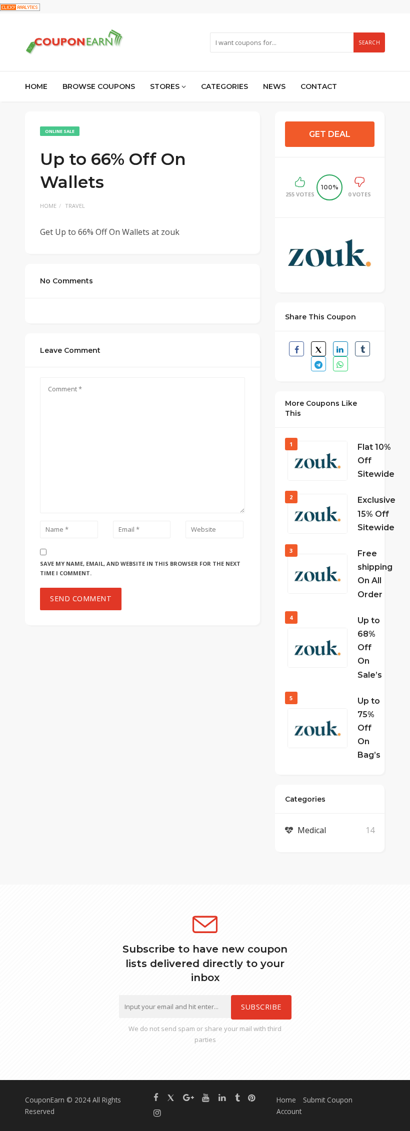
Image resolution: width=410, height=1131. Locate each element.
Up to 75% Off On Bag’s (369, 728)
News (274, 86)
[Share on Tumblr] (362, 348)
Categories (224, 86)
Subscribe (261, 1007)
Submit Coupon (327, 1100)
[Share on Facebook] (296, 348)
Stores (166, 86)
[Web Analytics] (20, 6)
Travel (75, 205)
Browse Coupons (98, 86)
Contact (318, 86)
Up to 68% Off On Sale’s (370, 648)
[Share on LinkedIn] (340, 348)
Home (36, 86)
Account (289, 1111)
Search (369, 42)
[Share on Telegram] (318, 363)
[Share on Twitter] (318, 348)
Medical (312, 830)
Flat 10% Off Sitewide (376, 460)
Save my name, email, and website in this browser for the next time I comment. (140, 568)
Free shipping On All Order (375, 574)
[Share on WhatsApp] (340, 363)
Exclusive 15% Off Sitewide (377, 513)
